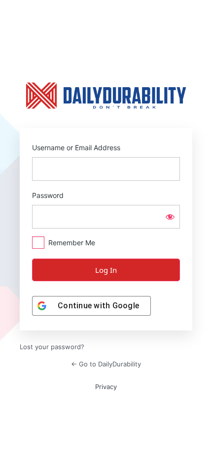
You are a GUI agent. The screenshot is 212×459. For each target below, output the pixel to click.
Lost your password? (52, 347)
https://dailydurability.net (106, 95)
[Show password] (170, 217)
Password (48, 195)
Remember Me (71, 242)
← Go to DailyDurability (106, 364)
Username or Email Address (76, 147)
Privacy (106, 387)
